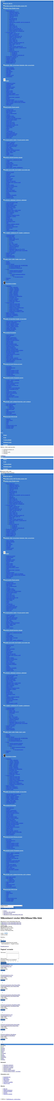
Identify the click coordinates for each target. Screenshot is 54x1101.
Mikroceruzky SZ (13, 19)
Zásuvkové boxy (10, 187)
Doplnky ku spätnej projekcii (12, 340)
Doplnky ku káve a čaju (11, 425)
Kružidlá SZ (14, 54)
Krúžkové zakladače (10, 206)
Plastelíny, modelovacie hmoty (13, 150)
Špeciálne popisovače (11, 110)
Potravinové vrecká (10, 411)
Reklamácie (6, 1078)
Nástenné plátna (9, 341)
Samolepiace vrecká (10, 221)
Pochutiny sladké (10, 426)
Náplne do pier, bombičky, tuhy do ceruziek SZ (19, 22)
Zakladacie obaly (10, 225)
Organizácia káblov (10, 235)
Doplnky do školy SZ (11, 61)
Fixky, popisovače (10, 143)
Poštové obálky (9, 90)
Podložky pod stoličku (11, 329)
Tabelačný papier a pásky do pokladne (14, 101)
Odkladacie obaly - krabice (12, 211)
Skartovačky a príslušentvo (12, 315)
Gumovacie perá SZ (13, 15)
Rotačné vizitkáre (10, 185)
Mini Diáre (8, 72)
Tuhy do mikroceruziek (11, 113)
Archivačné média (10, 236)
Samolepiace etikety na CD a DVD (17, 249)
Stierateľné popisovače (11, 135)
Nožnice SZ (11, 50)
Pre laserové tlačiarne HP (14, 266)
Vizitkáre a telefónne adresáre (12, 224)
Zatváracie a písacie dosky (12, 226)
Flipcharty (8, 336)
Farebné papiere (9, 84)
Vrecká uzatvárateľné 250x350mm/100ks (10, 996)
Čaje (7, 424)
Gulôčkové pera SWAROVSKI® (13, 118)
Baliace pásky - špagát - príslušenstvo (14, 167)
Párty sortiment (9, 405)
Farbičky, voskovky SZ (14, 33)
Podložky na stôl (10, 75)
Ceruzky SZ (11, 21)
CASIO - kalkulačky (13, 287)
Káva (7, 422)
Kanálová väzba (9, 316)
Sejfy (7, 222)
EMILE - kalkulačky (13, 292)
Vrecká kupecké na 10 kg (6, 976)
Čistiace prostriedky (10, 256)
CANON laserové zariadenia (15, 271)
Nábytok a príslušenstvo (11, 322)
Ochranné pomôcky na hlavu (12, 372)
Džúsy (7, 421)
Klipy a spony (9, 188)
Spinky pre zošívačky (11, 181)
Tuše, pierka (9, 147)
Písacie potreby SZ (10, 10)
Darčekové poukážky (8, 1082)
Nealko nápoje (9, 420)
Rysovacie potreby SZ (14, 51)
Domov (5, 910)
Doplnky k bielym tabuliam (12, 345)
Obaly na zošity (9, 208)
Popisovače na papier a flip (12, 124)
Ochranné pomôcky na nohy (12, 370)
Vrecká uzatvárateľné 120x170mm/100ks (10, 986)
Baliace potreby (9, 103)
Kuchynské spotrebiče (11, 414)
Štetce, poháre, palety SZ (14, 43)
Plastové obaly (9, 214)
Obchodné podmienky (8, 1065)
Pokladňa (5, 453)
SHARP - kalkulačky (13, 295)
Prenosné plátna (9, 342)
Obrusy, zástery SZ (13, 41)
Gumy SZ (11, 23)
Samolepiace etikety (10, 87)
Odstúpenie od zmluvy (8, 1066)
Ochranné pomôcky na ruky (12, 371)
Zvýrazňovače (9, 131)
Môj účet (5, 450)
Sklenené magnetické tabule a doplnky (14, 350)
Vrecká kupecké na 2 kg (6, 1016)
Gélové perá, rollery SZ (14, 13)
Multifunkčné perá (10, 126)
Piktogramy (8, 104)
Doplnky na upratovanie (11, 393)
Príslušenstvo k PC (10, 255)
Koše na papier (9, 178)
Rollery (7, 128)
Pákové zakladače (10, 212)
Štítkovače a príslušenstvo (12, 314)
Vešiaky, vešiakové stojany (12, 325)
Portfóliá (8, 217)
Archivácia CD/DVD (14, 246)
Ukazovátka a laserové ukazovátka (14, 359)
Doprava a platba (7, 1069)
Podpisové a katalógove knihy (13, 215)
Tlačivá (7, 89)
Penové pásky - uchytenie (12, 165)
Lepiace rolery (9, 166)
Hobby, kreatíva (9, 155)
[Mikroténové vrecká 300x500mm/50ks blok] (11, 922)
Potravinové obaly (10, 409)
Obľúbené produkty (7, 1091)
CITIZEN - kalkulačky (14, 289)
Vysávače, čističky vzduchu (12, 326)
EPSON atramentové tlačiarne (18, 274)
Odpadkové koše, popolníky (12, 396)
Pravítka (8, 174)
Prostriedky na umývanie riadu (13, 387)
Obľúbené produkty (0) (8, 449)
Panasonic (8, 278)
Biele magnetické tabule (11, 344)
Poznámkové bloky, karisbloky (13, 97)
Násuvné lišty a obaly (11, 207)
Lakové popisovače (10, 132)
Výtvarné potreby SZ (11, 32)
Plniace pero (9, 137)
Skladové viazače (10, 172)
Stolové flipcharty (10, 335)
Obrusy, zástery (9, 152)
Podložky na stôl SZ (10, 59)
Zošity (7, 95)
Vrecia (7, 398)
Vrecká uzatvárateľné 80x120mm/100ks (9, 1025)
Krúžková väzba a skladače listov (16, 307)
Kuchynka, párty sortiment (9, 912)
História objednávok (7, 1090)
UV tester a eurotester (14, 298)
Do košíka (3, 970)
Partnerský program (7, 1094)
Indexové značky (10, 203)
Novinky (5, 1092)
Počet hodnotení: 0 (5, 943)
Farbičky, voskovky (10, 142)
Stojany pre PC (12, 251)
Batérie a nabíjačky (10, 312)
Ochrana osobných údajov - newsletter (11, 1071)
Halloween (11, 406)
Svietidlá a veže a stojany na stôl (13, 182)
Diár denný (8, 70)
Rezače (7, 183)
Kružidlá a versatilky (10, 117)
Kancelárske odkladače (11, 191)
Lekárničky (8, 369)
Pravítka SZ (14, 52)
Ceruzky (8, 114)
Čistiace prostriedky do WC (12, 389)
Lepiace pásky (9, 162)
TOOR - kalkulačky (13, 293)
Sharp (7, 279)
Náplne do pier (9, 136)
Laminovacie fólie (10, 302)
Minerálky (8, 419)
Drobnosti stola (9, 196)
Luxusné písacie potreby (11, 119)
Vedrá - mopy (9, 394)
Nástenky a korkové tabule (12, 349)
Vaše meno (3, 952)
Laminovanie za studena (14, 306)
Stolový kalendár (10, 67)
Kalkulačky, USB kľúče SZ (18, 55)
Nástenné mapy (9, 355)
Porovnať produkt (13, 942)
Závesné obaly (9, 228)
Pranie (7, 390)
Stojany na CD (12, 248)
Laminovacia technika (14, 309)
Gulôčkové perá (9, 109)
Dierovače (8, 173)
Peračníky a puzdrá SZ (11, 57)
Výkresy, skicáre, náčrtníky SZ (16, 46)
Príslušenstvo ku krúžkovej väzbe (16, 311)
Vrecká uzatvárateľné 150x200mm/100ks (10, 1006)
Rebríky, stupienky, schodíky (12, 324)
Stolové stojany (9, 356)
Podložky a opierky (10, 253)
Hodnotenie (3, 961)
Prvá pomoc (9, 366)
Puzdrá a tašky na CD (14, 239)
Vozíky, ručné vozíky (11, 327)
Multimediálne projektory (11, 338)
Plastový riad (12, 408)
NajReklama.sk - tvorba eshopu (13, 1099)
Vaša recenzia (4, 958)
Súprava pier (9, 121)
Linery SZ (11, 17)
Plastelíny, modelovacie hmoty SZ (16, 42)
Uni (6, 925)
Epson (10, 273)
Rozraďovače (9, 219)
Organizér (8, 74)
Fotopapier (8, 85)
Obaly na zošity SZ (13, 27)
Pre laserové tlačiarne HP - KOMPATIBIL (18, 265)
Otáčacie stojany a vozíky (12, 230)
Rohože (8, 399)
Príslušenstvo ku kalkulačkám (15, 296)
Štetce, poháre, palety (11, 151)
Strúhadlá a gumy (10, 116)
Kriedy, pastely (9, 148)
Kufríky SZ (11, 45)
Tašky (7, 410)
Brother (8, 261)
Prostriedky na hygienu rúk (12, 385)
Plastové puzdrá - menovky (12, 358)
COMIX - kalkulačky (14, 291)
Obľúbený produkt (5, 942)
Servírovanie (9, 413)
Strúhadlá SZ (12, 24)
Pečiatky (8, 193)
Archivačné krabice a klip (12, 202)
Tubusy (7, 229)
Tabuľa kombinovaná (11, 347)
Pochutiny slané (9, 428)
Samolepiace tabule (10, 346)
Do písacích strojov (19, 276)
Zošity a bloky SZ (13, 26)
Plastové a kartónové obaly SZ (16, 29)
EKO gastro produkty (11, 404)
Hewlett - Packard (10, 264)
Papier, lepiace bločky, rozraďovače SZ (17, 47)
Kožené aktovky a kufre (11, 205)
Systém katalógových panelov (12, 354)
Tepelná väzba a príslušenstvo (15, 310)
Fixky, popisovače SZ (14, 35)
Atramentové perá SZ (14, 12)
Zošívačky (8, 177)
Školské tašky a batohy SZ (12, 56)
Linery (7, 130)
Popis (2, 946)
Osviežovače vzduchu (11, 391)
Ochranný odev (9, 374)
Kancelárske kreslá (10, 330)
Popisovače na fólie (10, 123)
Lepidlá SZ (11, 48)
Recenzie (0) (6, 946)
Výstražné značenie (10, 375)
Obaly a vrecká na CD (14, 245)
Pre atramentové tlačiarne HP (15, 268)
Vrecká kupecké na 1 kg (6, 966)
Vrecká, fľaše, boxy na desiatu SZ (16, 31)
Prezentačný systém (10, 352)
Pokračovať (3, 962)
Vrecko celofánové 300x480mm (8, 1035)
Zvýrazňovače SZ (13, 18)
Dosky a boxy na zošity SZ (15, 28)
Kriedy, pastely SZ (13, 40)
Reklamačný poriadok (8, 1067)
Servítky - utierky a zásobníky (12, 380)
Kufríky (8, 153)
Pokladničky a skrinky (11, 216)
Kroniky (8, 98)
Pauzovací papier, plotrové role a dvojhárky (15, 102)
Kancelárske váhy (13, 297)
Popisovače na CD (10, 122)
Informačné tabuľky (10, 360)
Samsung (8, 263)
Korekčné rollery (10, 163)
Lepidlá (8, 161)
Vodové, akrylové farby (11, 146)
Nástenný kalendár (10, 69)
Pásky (13, 275)
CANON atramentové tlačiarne (16, 270)
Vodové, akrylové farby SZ (15, 37)
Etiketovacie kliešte (13, 300)
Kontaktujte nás (6, 1077)
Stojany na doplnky (10, 176)
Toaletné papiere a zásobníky (12, 382)
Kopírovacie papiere (10, 83)
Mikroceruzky (9, 112)
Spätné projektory (10, 361)
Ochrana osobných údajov (9, 1070)
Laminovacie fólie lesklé (14, 303)
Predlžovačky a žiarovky (14, 301)
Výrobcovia (6, 1080)
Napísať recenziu (15, 943)
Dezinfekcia (9, 386)
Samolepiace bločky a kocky (12, 94)
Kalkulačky (8, 286)
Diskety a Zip (12, 237)
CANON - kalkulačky (14, 288)
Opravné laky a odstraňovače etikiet (14, 159)
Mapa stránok (6, 1079)
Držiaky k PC (9, 254)
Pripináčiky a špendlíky (11, 195)
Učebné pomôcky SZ (11, 60)
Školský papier (9, 92)
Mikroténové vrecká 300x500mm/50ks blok (13, 914)
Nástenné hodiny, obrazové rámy (13, 321)
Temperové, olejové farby (12, 144)
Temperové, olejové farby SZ (15, 36)
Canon (7, 269)
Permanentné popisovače (11, 133)
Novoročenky (9, 76)
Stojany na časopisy (10, 190)
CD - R (10, 241)
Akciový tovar (6, 1083)
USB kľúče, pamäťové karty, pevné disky (18, 250)
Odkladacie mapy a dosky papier (13, 210)
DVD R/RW (12, 240)
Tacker (7, 192)
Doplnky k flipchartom (11, 337)
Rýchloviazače (9, 220)
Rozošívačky (9, 179)
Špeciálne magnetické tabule (12, 351)
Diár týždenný (9, 71)
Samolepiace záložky (11, 93)
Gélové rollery (9, 127)
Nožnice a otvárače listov (11, 186)
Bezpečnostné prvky (10, 367)
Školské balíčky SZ (10, 62)
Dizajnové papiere (10, 99)
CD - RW (11, 242)
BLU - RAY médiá (13, 244)
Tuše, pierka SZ (12, 38)
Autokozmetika (9, 381)
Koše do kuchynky (10, 395)
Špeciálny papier (10, 88)
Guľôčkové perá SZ (13, 14)
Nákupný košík (6, 452)
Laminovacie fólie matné (14, 305)
